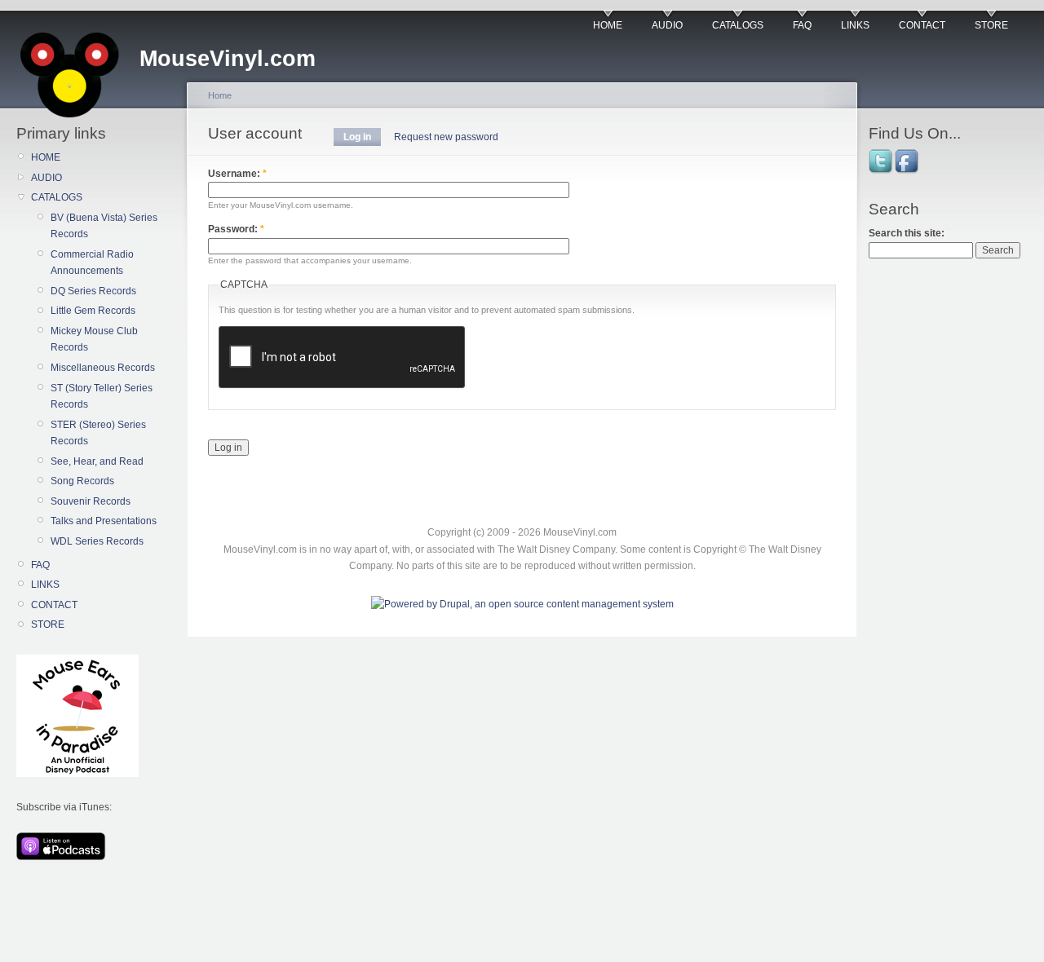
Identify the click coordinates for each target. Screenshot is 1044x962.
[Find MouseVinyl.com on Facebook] (908, 172)
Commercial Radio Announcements (92, 262)
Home (220, 95)
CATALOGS (737, 25)
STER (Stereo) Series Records (98, 433)
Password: (236, 229)
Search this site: (906, 233)
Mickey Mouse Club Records (94, 339)
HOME (607, 25)
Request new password (446, 137)
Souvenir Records (90, 501)
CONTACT (922, 25)
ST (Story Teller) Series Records (102, 396)
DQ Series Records (93, 291)
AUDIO (667, 25)
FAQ (802, 25)
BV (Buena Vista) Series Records (104, 226)
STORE (991, 25)
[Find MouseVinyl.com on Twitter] (882, 172)
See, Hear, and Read (97, 461)
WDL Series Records (97, 541)
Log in (357, 137)
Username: (237, 173)
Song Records (82, 481)
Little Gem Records (93, 310)
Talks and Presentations (104, 521)
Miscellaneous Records (103, 367)
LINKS (855, 25)
